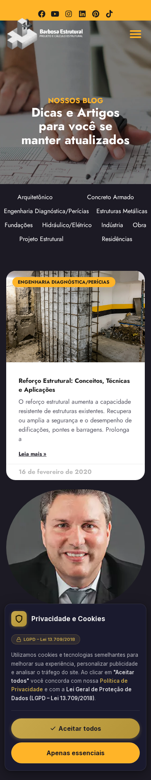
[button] (135, 34)
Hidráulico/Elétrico (67, 224)
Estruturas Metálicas (121, 211)
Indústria (112, 224)
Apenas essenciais (75, 753)
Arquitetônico (35, 197)
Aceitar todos (79, 728)
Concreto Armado (110, 197)
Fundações (19, 224)
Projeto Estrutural (41, 238)
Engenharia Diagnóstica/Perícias (46, 211)
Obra (139, 224)
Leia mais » (32, 454)
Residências (117, 238)
